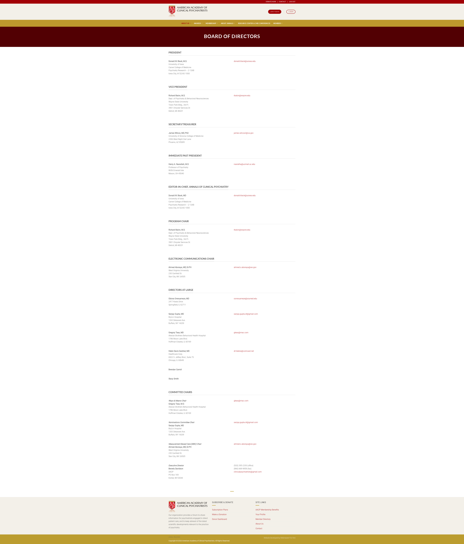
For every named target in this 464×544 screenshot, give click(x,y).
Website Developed (271, 538)
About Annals (227, 23)
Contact (259, 528)
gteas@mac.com (241, 332)
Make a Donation (219, 514)
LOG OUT (292, 2)
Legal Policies (174, 537)
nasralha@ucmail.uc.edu (244, 164)
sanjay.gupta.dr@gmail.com (246, 314)
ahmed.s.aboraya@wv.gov (245, 267)
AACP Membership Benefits (267, 510)
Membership (211, 23)
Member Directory (263, 519)
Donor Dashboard (219, 519)
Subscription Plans (220, 510)
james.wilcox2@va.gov (244, 133)
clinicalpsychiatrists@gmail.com (248, 472)
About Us (185, 23)
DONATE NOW (271, 2)
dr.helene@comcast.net (244, 351)
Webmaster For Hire (287, 538)
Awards (197, 23)
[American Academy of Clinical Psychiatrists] (188, 11)
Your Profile (260, 514)
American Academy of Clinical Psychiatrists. (198, 541)
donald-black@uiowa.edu (245, 61)
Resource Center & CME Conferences (254, 23)
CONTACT (282, 2)
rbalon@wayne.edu (242, 95)
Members (277, 23)
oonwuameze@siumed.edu (245, 298)
